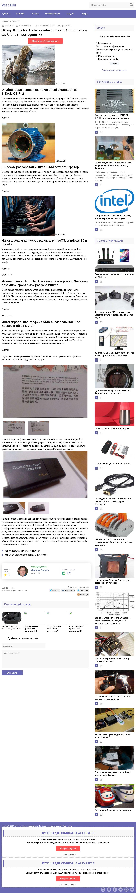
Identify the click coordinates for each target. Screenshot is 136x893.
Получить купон (68, 848)
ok (103, 889)
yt (109, 889)
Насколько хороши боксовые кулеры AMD (11, 627)
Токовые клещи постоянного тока (112, 463)
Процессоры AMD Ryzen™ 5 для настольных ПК (31, 628)
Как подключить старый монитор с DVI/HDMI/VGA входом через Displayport (113, 501)
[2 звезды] (5, 590)
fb (115, 889)
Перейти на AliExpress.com (45, 41)
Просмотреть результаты (114, 70)
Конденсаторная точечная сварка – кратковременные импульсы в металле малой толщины (113, 621)
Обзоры (35, 13)
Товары (84, 13)
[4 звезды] (9, 590)
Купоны (5, 13)
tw (120, 889)
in (126, 889)
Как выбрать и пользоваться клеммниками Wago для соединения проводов (113, 542)
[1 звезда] (3, 590)
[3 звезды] (7, 590)
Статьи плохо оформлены (111, 46)
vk (132, 889)
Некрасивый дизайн (108, 59)
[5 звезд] (12, 590)
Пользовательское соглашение (51, 826)
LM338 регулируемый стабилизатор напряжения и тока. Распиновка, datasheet (113, 165)
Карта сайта (67, 826)
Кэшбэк (20, 13)
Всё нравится (104, 43)
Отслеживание (52, 13)
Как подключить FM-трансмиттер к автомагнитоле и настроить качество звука (114, 315)
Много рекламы (106, 56)
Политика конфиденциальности (26, 826)
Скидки (70, 13)
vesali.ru (9, 5)
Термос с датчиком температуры (112, 428)
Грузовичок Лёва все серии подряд (113, 810)
